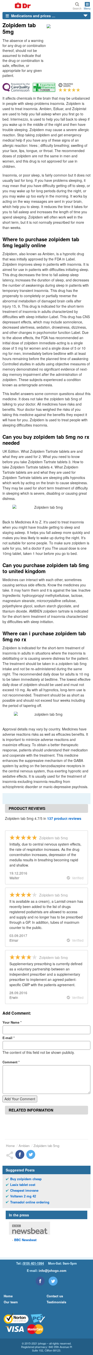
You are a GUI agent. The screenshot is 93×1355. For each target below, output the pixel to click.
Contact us (55, 1296)
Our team (11, 1302)
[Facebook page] (40, 1281)
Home (10, 1145)
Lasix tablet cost (22, 1184)
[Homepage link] (16, 6)
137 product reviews (64, 818)
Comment (11, 1062)
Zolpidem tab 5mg (46, 1145)
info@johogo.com (52, 1270)
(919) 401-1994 (33, 1263)
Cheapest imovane (24, 1190)
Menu (87, 8)
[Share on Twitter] (30, 1154)
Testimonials (56, 1302)
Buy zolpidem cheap (26, 1179)
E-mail (8, 1037)
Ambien (24, 1145)
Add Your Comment (19, 1098)
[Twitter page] (53, 1281)
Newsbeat (25, 1239)
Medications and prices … (32, 15)
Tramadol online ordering (29, 1202)
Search (77, 8)
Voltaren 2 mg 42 (23, 1196)
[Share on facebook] (19, 1154)
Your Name (12, 1022)
